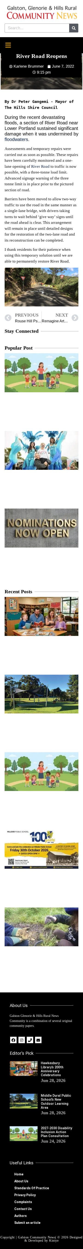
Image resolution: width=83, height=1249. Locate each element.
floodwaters (16, 139)
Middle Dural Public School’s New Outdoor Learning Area (56, 1102)
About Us (21, 1181)
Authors (20, 1216)
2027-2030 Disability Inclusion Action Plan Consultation (56, 1132)
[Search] (73, 28)
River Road (40, 166)
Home (18, 1174)
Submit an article (27, 1223)
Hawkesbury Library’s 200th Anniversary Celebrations (52, 1069)
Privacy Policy (25, 1195)
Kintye (54, 1240)
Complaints (23, 1202)
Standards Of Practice (31, 1188)
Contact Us (23, 1209)
